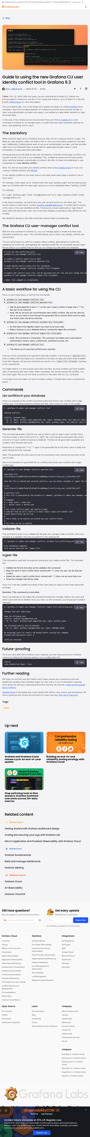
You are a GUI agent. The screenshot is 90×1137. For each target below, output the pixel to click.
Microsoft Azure (68, 956)
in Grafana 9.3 (65, 120)
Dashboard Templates (11, 1022)
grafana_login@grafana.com (49, 205)
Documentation (38, 1011)
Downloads (6, 1019)
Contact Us (66, 1030)
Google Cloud (67, 952)
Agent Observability (10, 956)
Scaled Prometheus (40, 962)
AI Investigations (9, 992)
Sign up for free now (68, 695)
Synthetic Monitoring (10, 978)
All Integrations (68, 941)
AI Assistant (6, 952)
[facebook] (80, 89)
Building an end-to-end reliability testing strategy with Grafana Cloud (65, 759)
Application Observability (12, 960)
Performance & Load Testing (13, 982)
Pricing (5, 945)
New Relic (66, 967)
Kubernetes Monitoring (11, 963)
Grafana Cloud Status (11, 1000)
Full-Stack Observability (42, 945)
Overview (6, 941)
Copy (81, 252)
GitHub (5, 1015)
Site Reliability (38, 973)
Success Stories (68, 1026)
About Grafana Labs (70, 1011)
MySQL (34, 170)
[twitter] (74, 89)
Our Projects (7, 1011)
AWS (64, 948)
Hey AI (64, 1041)
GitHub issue (15, 102)
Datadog (65, 963)
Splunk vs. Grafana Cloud (72, 1076)
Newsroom (66, 1022)
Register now (41, 1133)
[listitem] (6, 707)
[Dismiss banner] (86, 1109)
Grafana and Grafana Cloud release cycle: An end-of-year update (23, 759)
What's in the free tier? (11, 948)
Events (34, 1022)
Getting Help (67, 1034)
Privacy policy (75, 926)
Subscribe (81, 920)
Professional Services (71, 1037)
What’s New (7, 996)
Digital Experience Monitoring (44, 959)
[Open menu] (85, 7)
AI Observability (38, 941)
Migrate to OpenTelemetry (42, 980)
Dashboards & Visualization (13, 967)
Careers (65, 1015)
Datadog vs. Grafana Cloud (73, 1054)
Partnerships (67, 1019)
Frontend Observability (11, 975)
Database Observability (11, 971)
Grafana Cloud (64, 168)
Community (36, 1019)
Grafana (73, 107)
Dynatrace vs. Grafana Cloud (74, 1058)
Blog (8, 18)
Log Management (39, 976)
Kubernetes (66, 960)
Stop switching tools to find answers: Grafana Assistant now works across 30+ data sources (21, 797)
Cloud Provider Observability (43, 955)
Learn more (76, 2)
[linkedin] (86, 89)
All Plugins (66, 945)
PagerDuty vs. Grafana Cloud (74, 1072)
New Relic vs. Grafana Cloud (73, 1068)
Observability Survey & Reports (44, 1026)
